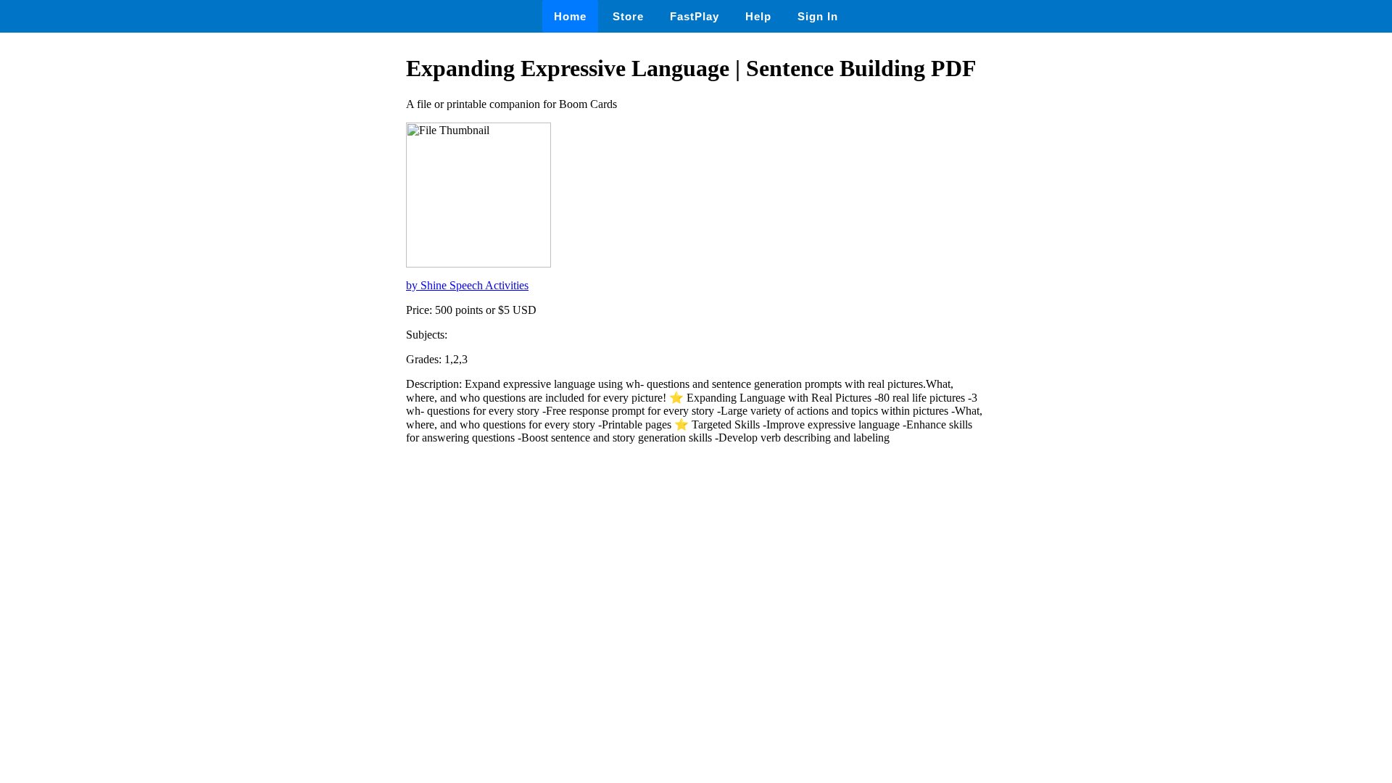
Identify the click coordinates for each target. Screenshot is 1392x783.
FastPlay (694, 16)
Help (758, 16)
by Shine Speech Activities (467, 285)
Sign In (818, 16)
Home (570, 16)
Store (628, 16)
